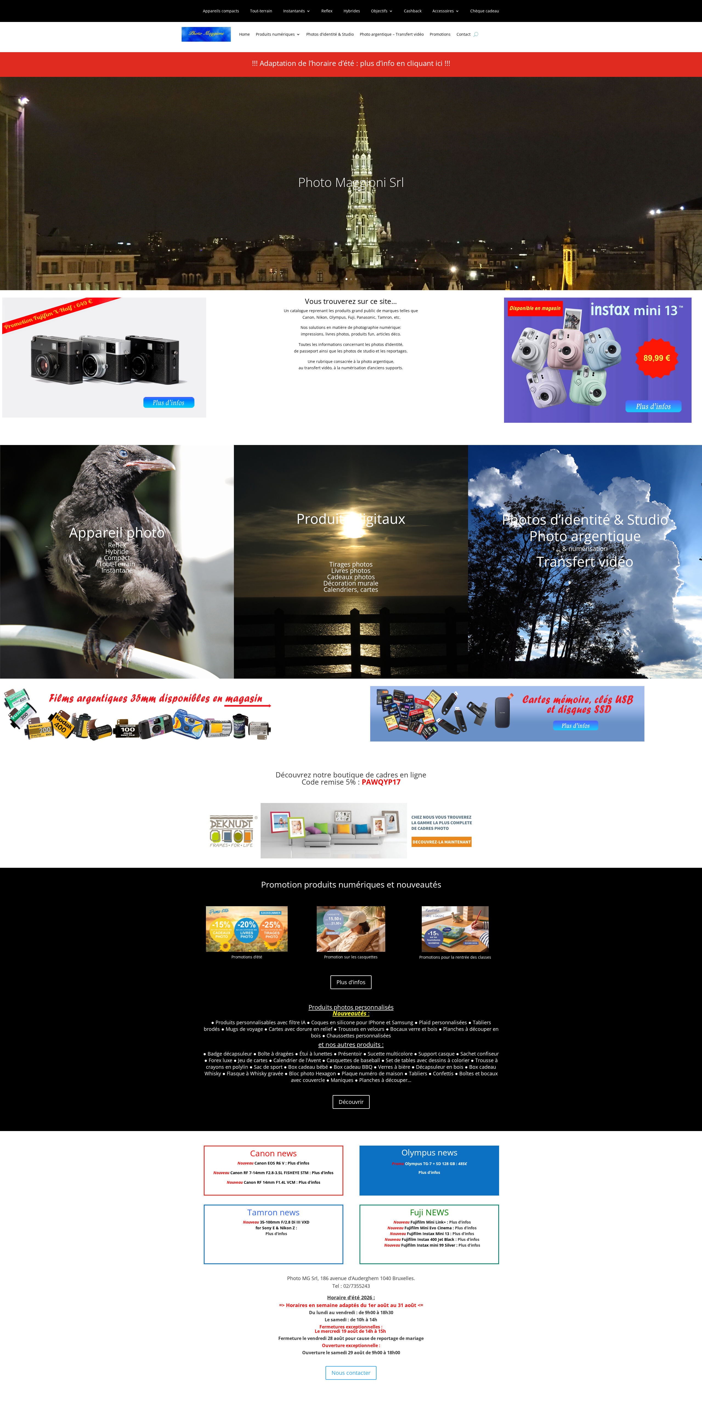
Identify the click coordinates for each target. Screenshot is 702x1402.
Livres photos (350, 570)
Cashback (412, 11)
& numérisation (585, 548)
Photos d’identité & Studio (330, 34)
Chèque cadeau (484, 11)
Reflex (326, 11)
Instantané (117, 570)
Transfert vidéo (584, 561)
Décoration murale (350, 583)
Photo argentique (585, 536)
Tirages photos (351, 564)
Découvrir (351, 1102)
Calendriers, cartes (351, 589)
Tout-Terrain (117, 563)
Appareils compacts (221, 11)
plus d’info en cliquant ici (401, 63)
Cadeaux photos (351, 576)
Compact (117, 557)
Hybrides (352, 11)
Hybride (117, 551)
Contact (464, 34)
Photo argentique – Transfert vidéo (392, 34)
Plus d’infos (298, 1163)
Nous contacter (351, 1372)
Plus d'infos (351, 982)
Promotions (440, 34)
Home (244, 34)
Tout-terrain (261, 11)
